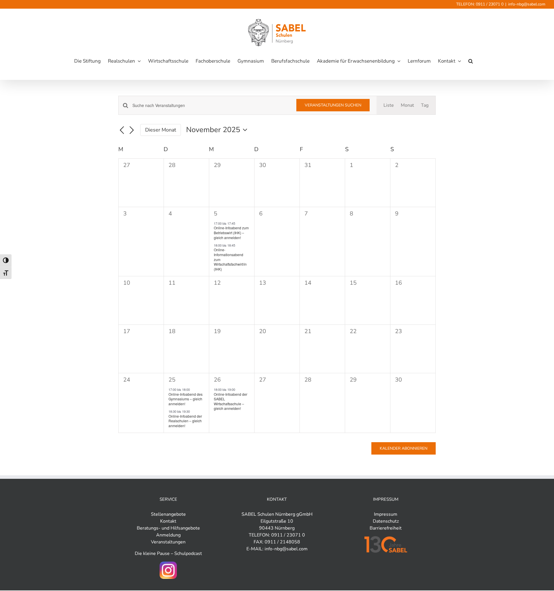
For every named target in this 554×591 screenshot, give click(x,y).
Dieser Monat (160, 129)
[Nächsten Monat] (131, 130)
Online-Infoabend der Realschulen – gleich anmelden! (185, 421)
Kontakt (168, 521)
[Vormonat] (121, 130)
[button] (470, 61)
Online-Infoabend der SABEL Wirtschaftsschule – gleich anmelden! (230, 401)
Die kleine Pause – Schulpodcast (168, 553)
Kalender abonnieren (403, 448)
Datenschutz (386, 521)
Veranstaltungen (168, 542)
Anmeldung (168, 535)
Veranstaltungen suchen (333, 105)
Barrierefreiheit (386, 528)
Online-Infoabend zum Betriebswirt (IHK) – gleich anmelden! (231, 232)
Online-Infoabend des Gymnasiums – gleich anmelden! (186, 399)
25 (172, 380)
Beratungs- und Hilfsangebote (168, 528)
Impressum (385, 514)
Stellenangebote (168, 514)
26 (217, 380)
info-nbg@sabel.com (526, 4)
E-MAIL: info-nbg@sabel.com (277, 549)
